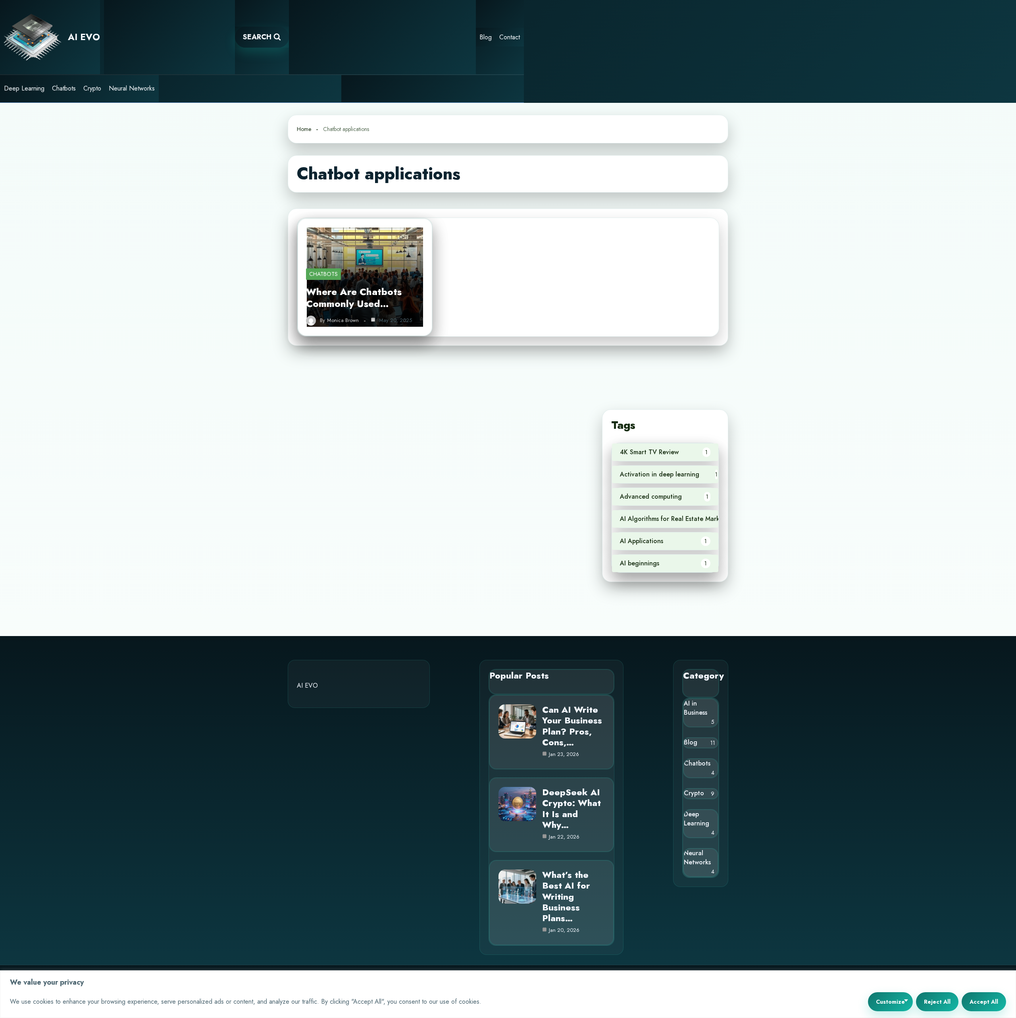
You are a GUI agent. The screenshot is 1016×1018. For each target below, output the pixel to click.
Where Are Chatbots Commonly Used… (354, 297)
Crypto (92, 88)
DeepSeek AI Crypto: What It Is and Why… (571, 808)
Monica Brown (343, 320)
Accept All (984, 1002)
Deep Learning (24, 88)
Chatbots (64, 88)
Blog (485, 37)
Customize (890, 1002)
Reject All (937, 1002)
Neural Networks (132, 88)
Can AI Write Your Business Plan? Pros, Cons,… (572, 725)
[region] (508, 994)
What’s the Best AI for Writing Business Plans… (566, 896)
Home (304, 129)
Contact (509, 37)
